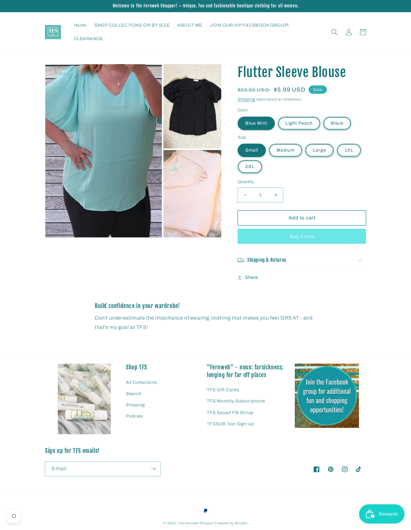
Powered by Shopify (231, 523)
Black (337, 123)
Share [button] (251, 277)
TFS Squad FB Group (230, 412)
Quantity (246, 182)
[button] (335, 32)
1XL (349, 150)
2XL (250, 166)
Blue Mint (256, 123)
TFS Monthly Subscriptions (236, 401)
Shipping (246, 99)
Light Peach (299, 123)
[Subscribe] (153, 468)
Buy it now (302, 236)
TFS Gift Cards (223, 389)
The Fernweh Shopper (196, 523)
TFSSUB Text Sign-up (230, 423)
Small (251, 150)
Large (319, 150)
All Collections (141, 382)
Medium (285, 150)
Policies (134, 416)
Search (134, 393)
